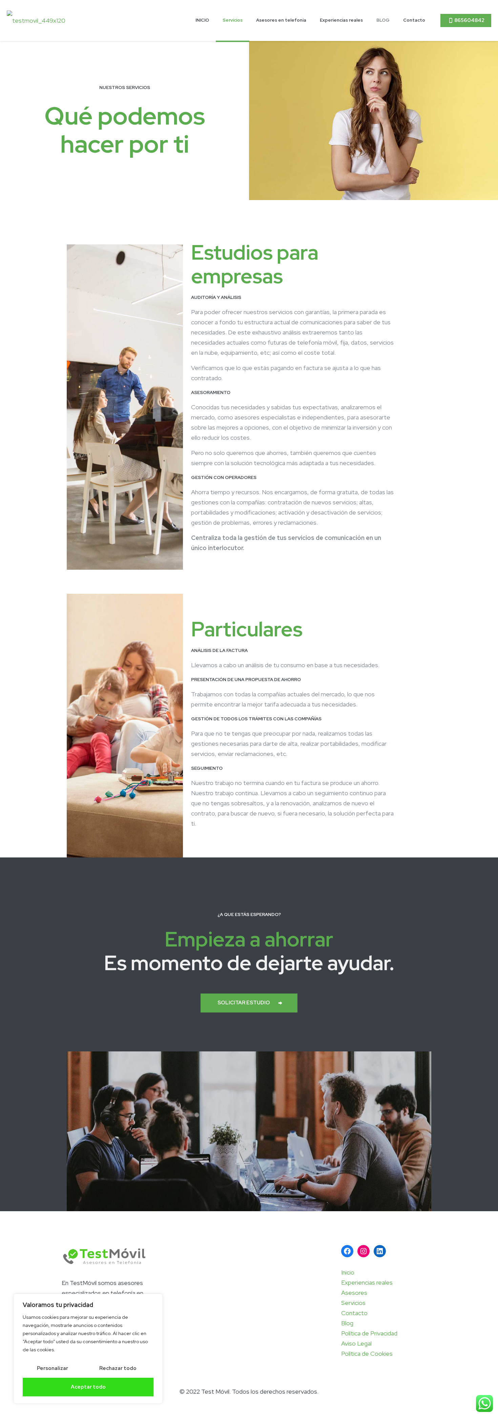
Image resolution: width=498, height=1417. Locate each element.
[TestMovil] (36, 20)
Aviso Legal (356, 1343)
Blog (347, 1323)
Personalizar (52, 1368)
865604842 (469, 20)
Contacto (354, 1313)
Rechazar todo (118, 1368)
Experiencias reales (367, 1282)
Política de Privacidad (369, 1333)
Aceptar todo (88, 1386)
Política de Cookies (367, 1353)
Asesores (354, 1292)
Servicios (353, 1303)
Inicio (347, 1272)
